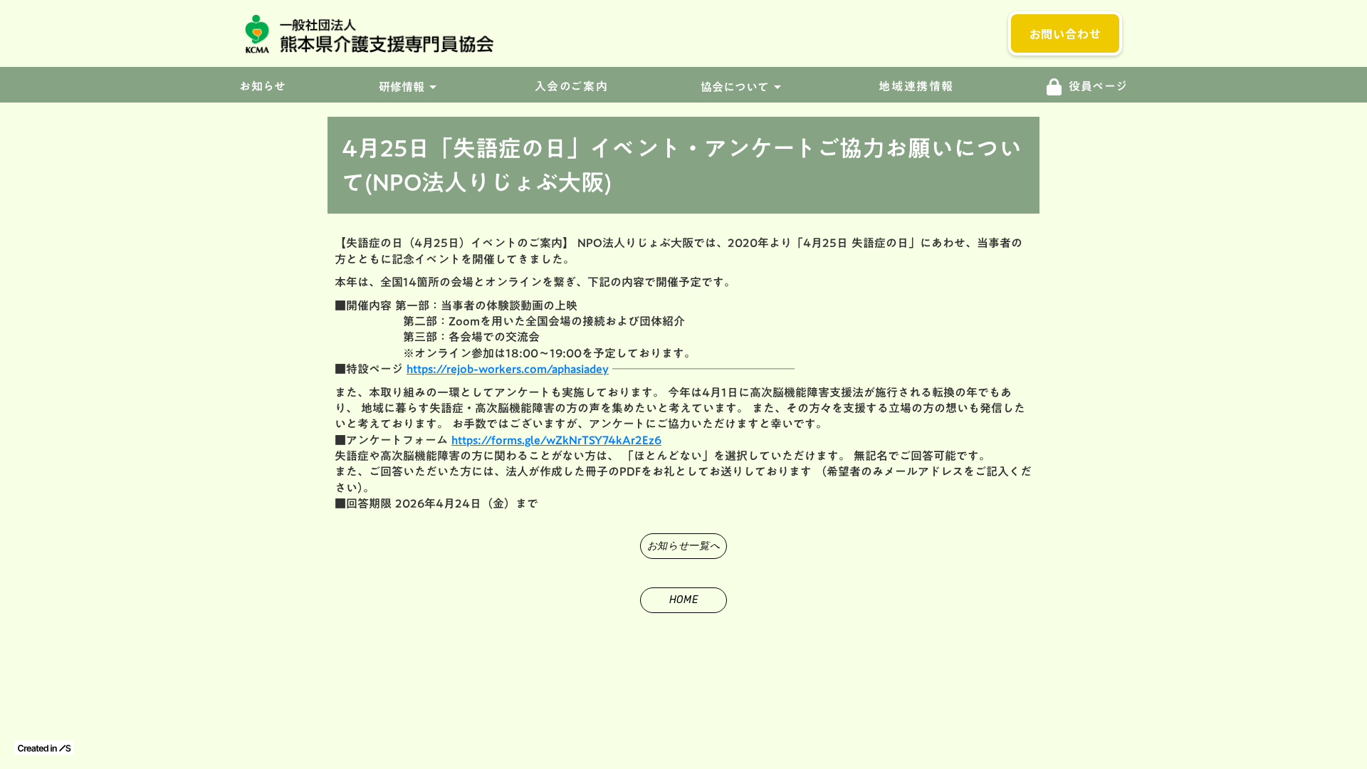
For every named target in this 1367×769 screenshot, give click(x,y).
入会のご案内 (572, 86)
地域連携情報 (916, 86)
